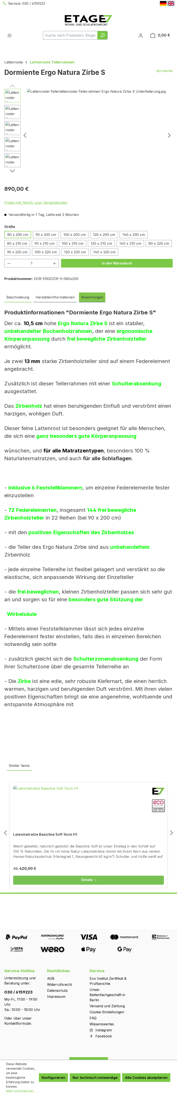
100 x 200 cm (74, 234)
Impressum (56, 996)
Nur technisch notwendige (95, 1077)
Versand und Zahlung (107, 1006)
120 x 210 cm (101, 243)
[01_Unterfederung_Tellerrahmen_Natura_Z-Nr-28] (97, 135)
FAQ (93, 1018)
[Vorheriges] (25, 135)
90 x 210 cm (44, 243)
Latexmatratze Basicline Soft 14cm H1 (45, 834)
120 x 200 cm (104, 234)
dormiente (164, 71)
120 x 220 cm (75, 252)
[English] (171, 3)
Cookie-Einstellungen (107, 1012)
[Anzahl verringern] (8, 263)
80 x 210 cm (17, 243)
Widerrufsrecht (59, 984)
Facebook (103, 1036)
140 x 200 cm (133, 234)
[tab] (17, 297)
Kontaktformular (17, 1023)
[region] (88, 135)
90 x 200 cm (46, 234)
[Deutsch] (163, 3)
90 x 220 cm (17, 252)
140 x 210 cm (130, 243)
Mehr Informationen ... (21, 1091)
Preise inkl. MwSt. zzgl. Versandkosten (36, 202)
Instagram (103, 1030)
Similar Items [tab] (19, 765)
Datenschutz (57, 990)
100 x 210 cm (72, 243)
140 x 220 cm (104, 252)
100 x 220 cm (46, 252)
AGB (50, 978)
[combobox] (70, 35)
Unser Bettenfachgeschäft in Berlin (107, 994)
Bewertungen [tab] (92, 297)
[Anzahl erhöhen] (54, 263)
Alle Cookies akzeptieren (146, 1077)
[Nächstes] (169, 135)
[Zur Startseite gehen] (88, 20)
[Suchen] (102, 35)
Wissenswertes (102, 1024)
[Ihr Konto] (141, 35)
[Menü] (9, 35)
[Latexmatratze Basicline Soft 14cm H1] (88, 807)
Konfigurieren (53, 1077)
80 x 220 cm (159, 243)
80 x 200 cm (17, 234)
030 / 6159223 (18, 992)
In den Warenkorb (117, 263)
